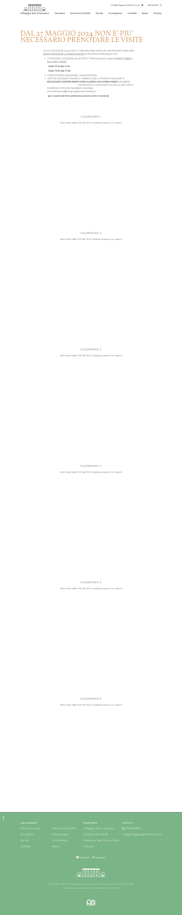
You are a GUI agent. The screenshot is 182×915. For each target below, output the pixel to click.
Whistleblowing (77, 884)
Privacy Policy (105, 884)
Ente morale (60, 834)
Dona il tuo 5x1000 (80, 13)
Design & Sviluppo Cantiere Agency (76, 888)
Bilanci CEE (65, 884)
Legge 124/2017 (54, 884)
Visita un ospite (30, 828)
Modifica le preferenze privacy (122, 884)
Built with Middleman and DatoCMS (105, 888)
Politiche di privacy (91, 884)
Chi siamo (59, 13)
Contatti (132, 13)
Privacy (158, 13)
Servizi (99, 13)
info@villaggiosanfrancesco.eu (142, 834)
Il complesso (115, 13)
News (145, 13)
